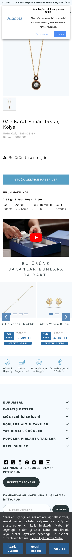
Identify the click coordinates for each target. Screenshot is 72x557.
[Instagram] (20, 462)
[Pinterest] (27, 462)
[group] (18, 316)
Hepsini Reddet (36, 549)
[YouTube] (34, 462)
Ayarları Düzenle (12, 549)
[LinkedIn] (41, 462)
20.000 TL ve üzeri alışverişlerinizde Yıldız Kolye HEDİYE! (36, 2)
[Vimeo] (48, 462)
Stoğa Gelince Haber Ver (36, 179)
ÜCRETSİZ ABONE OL (21, 482)
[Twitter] (13, 462)
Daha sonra (42, 34)
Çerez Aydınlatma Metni (46, 538)
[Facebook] (6, 462)
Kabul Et (59, 549)
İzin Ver (60, 34)
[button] (6, 317)
